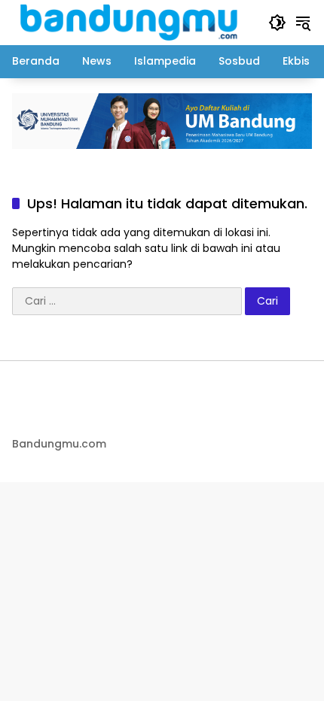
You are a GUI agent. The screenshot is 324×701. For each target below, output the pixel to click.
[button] (277, 23)
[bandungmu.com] (132, 21)
